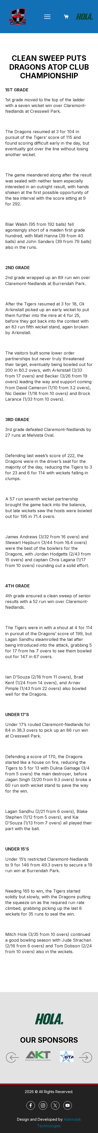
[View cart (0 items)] (66, 16)
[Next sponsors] (86, 1056)
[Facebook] (30, 1105)
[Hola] (84, 16)
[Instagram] (43, 1105)
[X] (55, 1105)
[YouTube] (67, 1105)
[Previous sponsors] (11, 1056)
